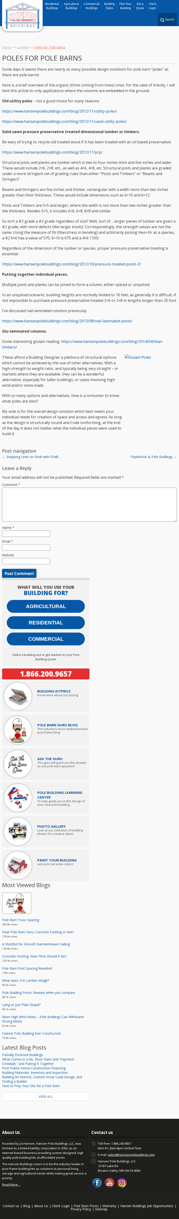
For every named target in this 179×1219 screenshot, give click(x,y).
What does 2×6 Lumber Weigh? (25, 980)
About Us (41, 1206)
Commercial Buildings (92, 6)
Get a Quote (140, 6)
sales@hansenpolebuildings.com (131, 1155)
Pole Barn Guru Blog (57, 725)
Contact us (11, 1206)
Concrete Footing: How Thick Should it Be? (34, 956)
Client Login (152, 6)
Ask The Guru (49, 758)
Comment (11, 484)
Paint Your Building (57, 860)
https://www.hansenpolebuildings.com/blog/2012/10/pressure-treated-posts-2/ (71, 264)
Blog (26, 1206)
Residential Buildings (52, 6)
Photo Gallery (51, 826)
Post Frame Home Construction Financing (33, 1068)
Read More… (11, 1184)
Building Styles (109, 6)
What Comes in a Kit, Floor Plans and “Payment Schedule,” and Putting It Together (38, 1061)
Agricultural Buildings (71, 6)
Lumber (23, 47)
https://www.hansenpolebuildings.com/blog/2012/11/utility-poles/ (59, 111)
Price (54, 691)
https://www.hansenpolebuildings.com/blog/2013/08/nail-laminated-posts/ (67, 321)
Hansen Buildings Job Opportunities (146, 1206)
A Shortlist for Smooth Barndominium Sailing (36, 944)
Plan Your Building (125, 6)
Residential (46, 623)
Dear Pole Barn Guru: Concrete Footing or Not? (38, 932)
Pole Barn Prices (86, 1206)
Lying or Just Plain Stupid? (21, 1004)
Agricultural (46, 606)
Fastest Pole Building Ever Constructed (31, 1033)
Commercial (45, 639)
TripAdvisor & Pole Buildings (153, 457)
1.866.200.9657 (46, 674)
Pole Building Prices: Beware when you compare (38, 992)
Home (6, 47)
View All (46, 1096)
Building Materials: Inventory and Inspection (35, 1072)
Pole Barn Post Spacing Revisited (27, 968)
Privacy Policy (81, 1209)
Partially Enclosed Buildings (22, 1055)
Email (7, 541)
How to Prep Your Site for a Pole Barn (31, 1086)
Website (8, 555)
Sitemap (101, 1209)
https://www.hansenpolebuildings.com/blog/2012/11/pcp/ (52, 152)
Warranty (109, 1206)
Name (8, 527)
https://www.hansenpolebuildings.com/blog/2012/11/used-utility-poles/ (64, 121)
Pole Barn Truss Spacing (20, 920)
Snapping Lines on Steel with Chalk (30, 457)
